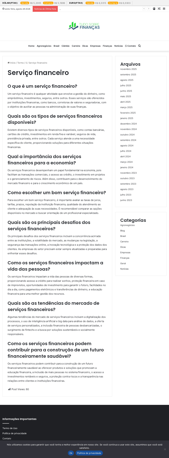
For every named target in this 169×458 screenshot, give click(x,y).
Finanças (107, 46)
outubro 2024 (127, 134)
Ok (70, 453)
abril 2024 (125, 156)
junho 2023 (126, 200)
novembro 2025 (128, 69)
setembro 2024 (128, 140)
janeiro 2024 (126, 167)
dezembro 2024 (128, 123)
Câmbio (65, 46)
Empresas (95, 46)
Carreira (76, 46)
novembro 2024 (128, 129)
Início (13, 62)
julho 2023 (125, 194)
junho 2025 (126, 91)
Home (31, 46)
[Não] (165, 449)
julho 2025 (125, 85)
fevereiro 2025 (128, 112)
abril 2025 (125, 101)
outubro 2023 (127, 178)
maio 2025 (125, 96)
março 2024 (126, 162)
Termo (20, 62)
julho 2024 (125, 151)
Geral (123, 263)
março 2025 (126, 107)
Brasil (56, 46)
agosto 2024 (126, 145)
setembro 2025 (128, 74)
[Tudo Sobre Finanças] (84, 26)
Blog (122, 230)
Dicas (85, 46)
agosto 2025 (126, 80)
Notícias (118, 46)
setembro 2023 (128, 183)
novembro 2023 (128, 172)
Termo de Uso (9, 428)
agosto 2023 (126, 189)
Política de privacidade (14, 433)
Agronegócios (44, 46)
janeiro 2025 (126, 118)
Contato (131, 46)
